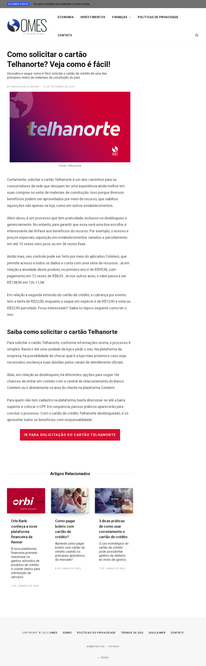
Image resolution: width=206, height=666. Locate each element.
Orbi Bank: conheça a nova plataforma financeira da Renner (25, 549)
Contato (65, 35)
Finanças (119, 17)
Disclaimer (157, 632)
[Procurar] (196, 35)
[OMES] (27, 26)
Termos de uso (132, 632)
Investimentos (92, 17)
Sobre (67, 632)
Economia (66, 17)
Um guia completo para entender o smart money (61, 3)
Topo (104, 657)
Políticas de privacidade (158, 17)
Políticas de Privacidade (96, 632)
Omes (53, 632)
